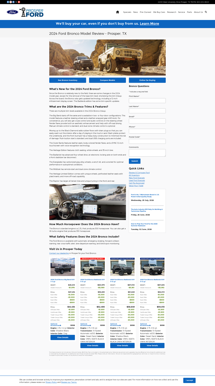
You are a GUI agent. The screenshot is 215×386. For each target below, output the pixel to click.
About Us (198, 12)
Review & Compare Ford (139, 173)
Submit (135, 161)
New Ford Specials (137, 178)
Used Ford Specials (137, 180)
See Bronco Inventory (67, 80)
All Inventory (134, 175)
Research (171, 12)
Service (181, 12)
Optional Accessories (55, 324)
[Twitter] (16, 2)
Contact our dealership (59, 253)
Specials (127, 12)
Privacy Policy (51, 382)
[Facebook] (8, 2)
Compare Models (107, 80)
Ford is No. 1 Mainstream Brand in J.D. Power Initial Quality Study (145, 195)
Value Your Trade (136, 186)
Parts (189, 12)
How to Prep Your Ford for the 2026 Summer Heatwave (144, 225)
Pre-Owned (145, 12)
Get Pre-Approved (136, 183)
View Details (62, 337)
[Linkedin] (13, 2)
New (135, 12)
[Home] (12, 12)
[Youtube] (19, 2)
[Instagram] (10, 2)
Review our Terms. (69, 382)
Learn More (149, 23)
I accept (189, 380)
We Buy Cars (159, 12)
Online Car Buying (147, 80)
